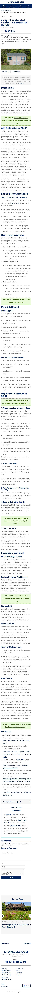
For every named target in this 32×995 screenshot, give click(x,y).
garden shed (15, 203)
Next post (27, 943)
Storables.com (10, 814)
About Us (3, 968)
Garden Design (16, 71)
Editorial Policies (15, 825)
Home (2, 10)
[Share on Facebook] (6, 31)
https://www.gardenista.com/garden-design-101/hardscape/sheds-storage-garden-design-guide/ (17, 754)
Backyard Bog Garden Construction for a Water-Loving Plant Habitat (16, 521)
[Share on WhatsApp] (14, 31)
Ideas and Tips (8, 10)
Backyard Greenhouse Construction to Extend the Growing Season (16, 119)
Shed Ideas (20, 759)
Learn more (20, 83)
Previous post (5, 943)
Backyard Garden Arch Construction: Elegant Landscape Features (16, 597)
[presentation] (2, 916)
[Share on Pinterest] (11, 31)
